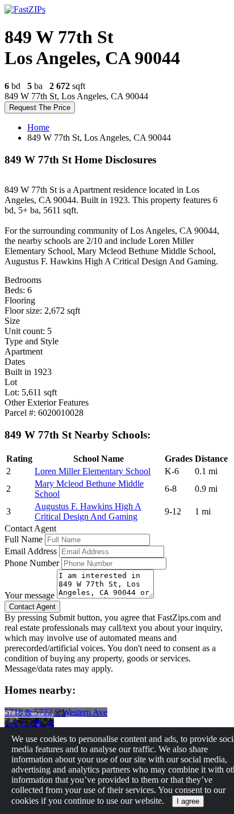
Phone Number (32, 563)
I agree (188, 801)
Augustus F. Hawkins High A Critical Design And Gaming (88, 511)
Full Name (24, 539)
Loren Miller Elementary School (93, 471)
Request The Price (39, 107)
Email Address (31, 551)
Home (38, 127)
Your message (30, 595)
